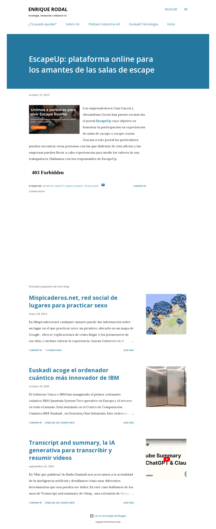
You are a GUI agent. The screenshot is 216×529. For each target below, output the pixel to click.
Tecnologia (91, 185)
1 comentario (53, 350)
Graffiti (60, 185)
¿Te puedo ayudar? (42, 24)
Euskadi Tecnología (143, 24)
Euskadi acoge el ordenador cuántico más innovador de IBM (74, 374)
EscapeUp (104, 121)
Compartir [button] (139, 185)
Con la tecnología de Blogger (110, 515)
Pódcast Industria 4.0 (104, 24)
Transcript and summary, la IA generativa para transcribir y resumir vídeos (72, 450)
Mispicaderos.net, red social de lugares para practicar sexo (73, 301)
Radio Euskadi (74, 185)
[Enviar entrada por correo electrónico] (103, 185)
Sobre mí (72, 24)
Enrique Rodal (48, 9)
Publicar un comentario (60, 422)
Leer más (128, 350)
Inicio (171, 24)
